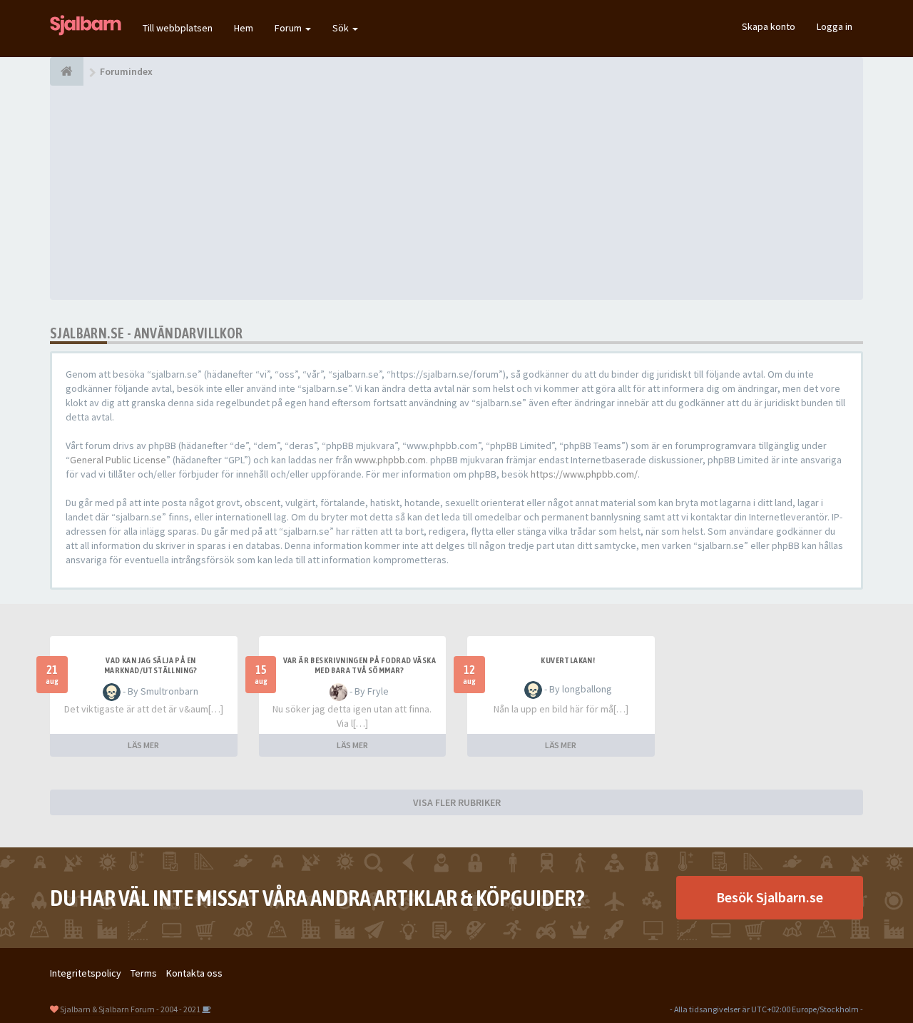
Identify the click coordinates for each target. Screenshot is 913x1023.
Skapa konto (768, 26)
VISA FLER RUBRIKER (457, 802)
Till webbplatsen (178, 27)
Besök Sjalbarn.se (769, 897)
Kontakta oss (194, 973)
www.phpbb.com (390, 459)
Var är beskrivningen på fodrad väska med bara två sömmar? (359, 665)
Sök (341, 27)
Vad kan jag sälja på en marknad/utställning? (151, 665)
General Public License (118, 459)
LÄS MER (143, 745)
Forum (289, 27)
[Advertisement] (456, 193)
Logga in (834, 26)
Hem (243, 27)
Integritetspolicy (85, 973)
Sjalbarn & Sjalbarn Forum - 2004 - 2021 (130, 1009)
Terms (144, 973)
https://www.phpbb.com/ (584, 474)
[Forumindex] (66, 71)
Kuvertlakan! (568, 660)
